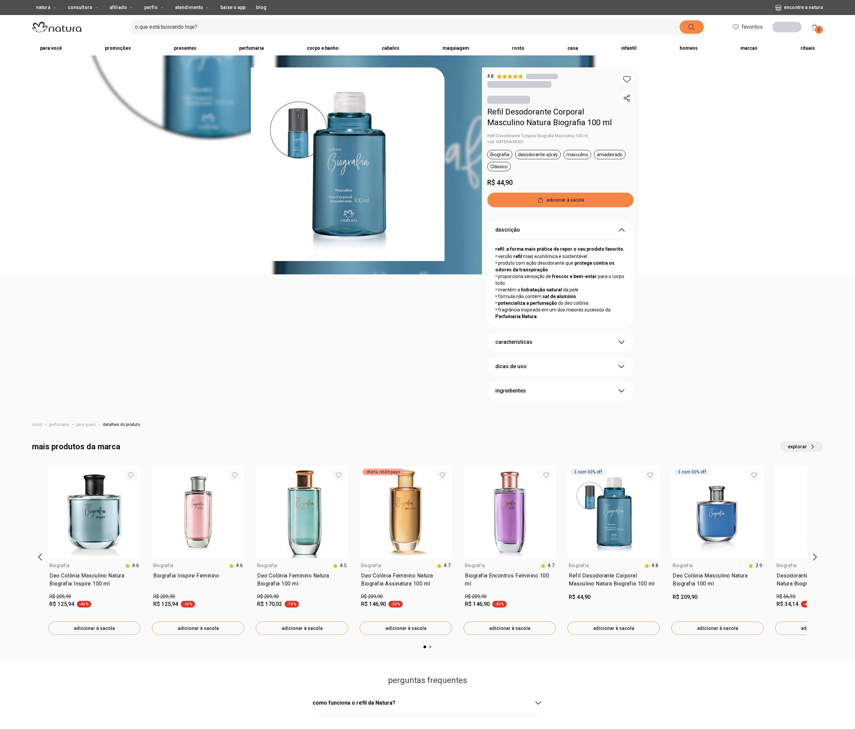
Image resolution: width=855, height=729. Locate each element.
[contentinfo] (132, 565)
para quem (86, 424)
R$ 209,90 (60, 596)
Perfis (151, 7)
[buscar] (692, 27)
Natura (43, 7)
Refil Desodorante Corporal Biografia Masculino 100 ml (537, 136)
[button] (348, 164)
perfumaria (59, 424)
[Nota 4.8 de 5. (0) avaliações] (542, 76)
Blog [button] (261, 7)
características (513, 342)
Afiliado (118, 7)
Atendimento (189, 7)
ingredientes (510, 391)
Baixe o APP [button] (232, 7)
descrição (507, 230)
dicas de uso (511, 366)
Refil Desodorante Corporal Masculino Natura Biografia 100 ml (549, 117)
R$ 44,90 (500, 183)
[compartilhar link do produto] (627, 98)
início (37, 424)
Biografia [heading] (59, 565)
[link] (94, 581)
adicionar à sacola (94, 628)
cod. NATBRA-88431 (505, 142)
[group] (94, 550)
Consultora (80, 7)
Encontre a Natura (803, 7)
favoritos (752, 27)
